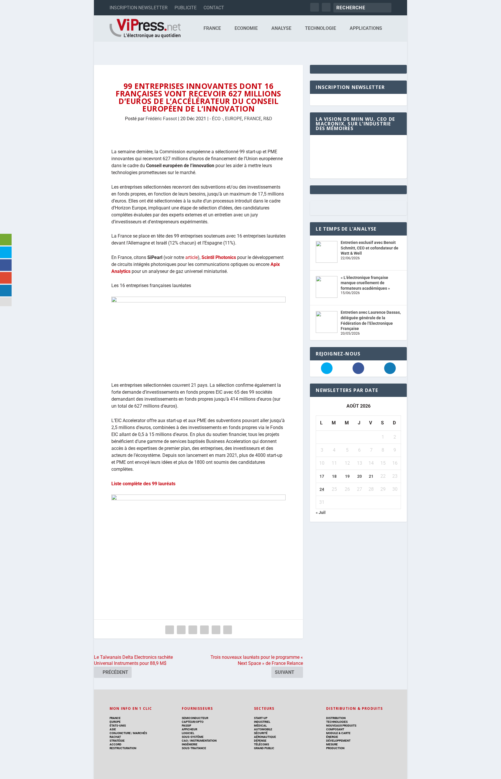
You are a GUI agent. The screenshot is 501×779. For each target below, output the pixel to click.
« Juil (321, 512)
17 (322, 476)
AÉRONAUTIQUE (265, 736)
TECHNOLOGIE (320, 28)
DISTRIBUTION (336, 718)
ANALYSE (281, 28)
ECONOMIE (246, 28)
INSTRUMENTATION (203, 740)
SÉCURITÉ (261, 733)
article (191, 257)
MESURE (332, 744)
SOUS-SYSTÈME (193, 736)
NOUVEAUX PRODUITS (341, 725)
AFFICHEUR (189, 729)
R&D (267, 118)
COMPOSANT (335, 729)
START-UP (260, 718)
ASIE (113, 729)
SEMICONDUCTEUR (195, 718)
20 (359, 476)
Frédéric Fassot (161, 118)
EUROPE (233, 118)
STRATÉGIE (117, 740)
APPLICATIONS (366, 28)
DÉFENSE (260, 740)
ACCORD (115, 744)
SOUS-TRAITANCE (194, 748)
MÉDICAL (260, 725)
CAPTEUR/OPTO (193, 721)
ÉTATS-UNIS (118, 725)
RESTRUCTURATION (123, 748)
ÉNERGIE (332, 736)
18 (334, 476)
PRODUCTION (335, 748)
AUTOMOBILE (263, 729)
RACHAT (115, 736)
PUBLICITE (186, 7)
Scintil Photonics (219, 257)
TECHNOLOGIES (337, 721)
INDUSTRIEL (262, 721)
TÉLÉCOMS (261, 744)
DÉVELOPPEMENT (338, 740)
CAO (185, 740)
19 (347, 476)
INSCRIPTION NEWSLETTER (139, 7)
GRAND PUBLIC (264, 748)
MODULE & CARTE (338, 733)
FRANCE (212, 28)
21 (371, 476)
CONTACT (214, 7)
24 (322, 489)
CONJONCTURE (120, 733)
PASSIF (186, 725)
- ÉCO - (216, 118)
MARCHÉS (140, 733)
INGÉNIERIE (189, 744)
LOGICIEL (188, 733)
